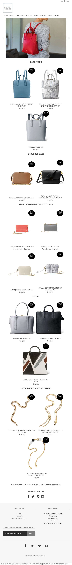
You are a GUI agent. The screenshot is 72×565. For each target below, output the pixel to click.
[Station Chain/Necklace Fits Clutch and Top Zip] (50, 410)
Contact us (53, 16)
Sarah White (41, 555)
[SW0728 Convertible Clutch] (22, 226)
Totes (36, 296)
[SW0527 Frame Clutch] (50, 226)
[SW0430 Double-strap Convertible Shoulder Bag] (50, 176)
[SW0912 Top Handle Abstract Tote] (36, 360)
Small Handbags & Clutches (53, 514)
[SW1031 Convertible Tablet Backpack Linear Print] (50, 84)
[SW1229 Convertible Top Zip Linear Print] (50, 268)
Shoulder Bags (36, 154)
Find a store (40, 16)
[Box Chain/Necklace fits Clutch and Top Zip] (22, 410)
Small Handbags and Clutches (36, 204)
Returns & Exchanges (19, 518)
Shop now (8, 16)
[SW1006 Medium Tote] (22, 318)
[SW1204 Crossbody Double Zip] (22, 178)
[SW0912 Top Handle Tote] (50, 318)
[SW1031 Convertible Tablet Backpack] (22, 84)
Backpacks (36, 62)
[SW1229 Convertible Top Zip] (22, 269)
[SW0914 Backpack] (36, 127)
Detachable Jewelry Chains (36, 388)
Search (19, 514)
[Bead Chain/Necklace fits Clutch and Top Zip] (36, 453)
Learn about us (24, 16)
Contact (19, 516)
